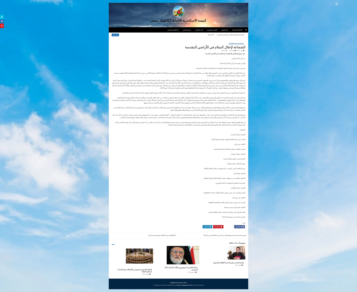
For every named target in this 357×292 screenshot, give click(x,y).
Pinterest (217, 227)
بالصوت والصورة (212, 30)
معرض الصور (187, 30)
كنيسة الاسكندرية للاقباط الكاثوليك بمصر (178, 20)
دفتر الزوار (224, 30)
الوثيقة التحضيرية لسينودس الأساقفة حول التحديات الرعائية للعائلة (134, 270)
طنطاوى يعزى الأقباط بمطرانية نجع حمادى (161, 235)
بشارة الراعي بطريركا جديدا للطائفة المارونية (228, 262)
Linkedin (207, 227)
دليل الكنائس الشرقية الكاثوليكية (236, 43)
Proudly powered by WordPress (164, 285)
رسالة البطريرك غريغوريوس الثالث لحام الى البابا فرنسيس (181, 268)
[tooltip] (2, 17)
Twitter (228, 227)
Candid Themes (198, 285)
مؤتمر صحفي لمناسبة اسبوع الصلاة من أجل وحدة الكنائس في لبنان (225, 235)
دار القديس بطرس (173, 30)
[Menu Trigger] (336, 4)
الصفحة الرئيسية (237, 30)
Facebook (239, 227)
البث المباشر (199, 30)
